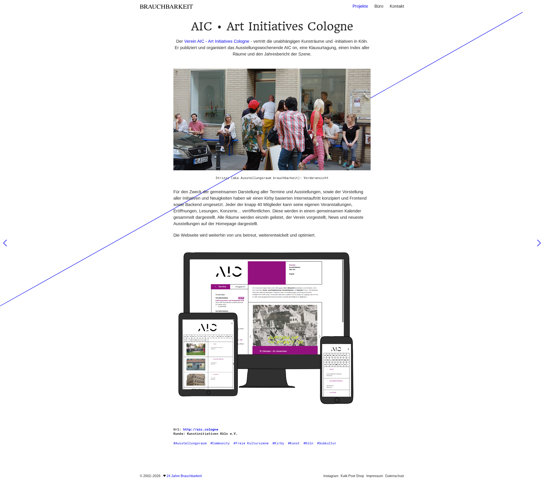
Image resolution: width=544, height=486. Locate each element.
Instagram (330, 476)
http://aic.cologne (200, 429)
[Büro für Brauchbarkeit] (184, 6)
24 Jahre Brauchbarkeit (184, 476)
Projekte (360, 6)
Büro (378, 6)
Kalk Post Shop (352, 476)
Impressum (374, 476)
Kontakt (397, 6)
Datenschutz (394, 476)
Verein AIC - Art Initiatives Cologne (216, 41)
